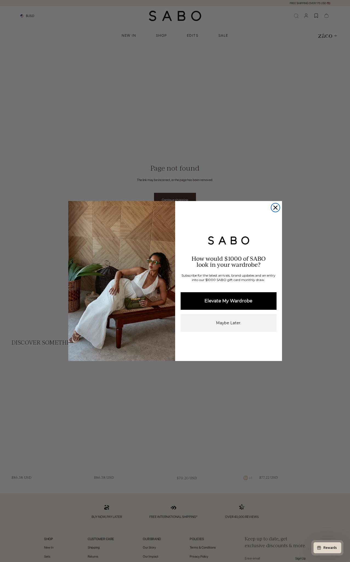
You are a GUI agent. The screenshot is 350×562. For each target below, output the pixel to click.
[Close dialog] (275, 207)
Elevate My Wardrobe (228, 300)
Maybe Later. (228, 322)
